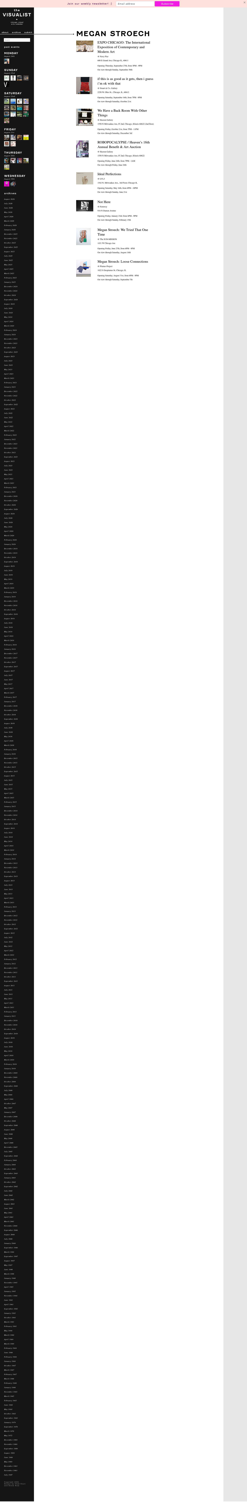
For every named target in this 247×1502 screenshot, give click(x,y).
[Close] (244, 2)
